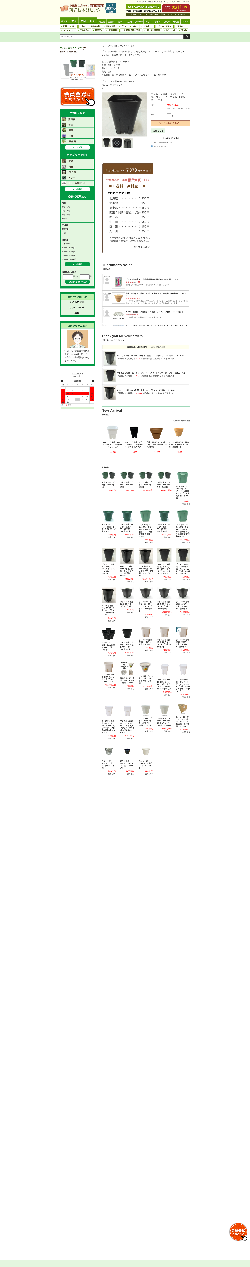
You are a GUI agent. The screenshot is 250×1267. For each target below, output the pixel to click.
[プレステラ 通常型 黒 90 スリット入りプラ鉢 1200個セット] (183, 593)
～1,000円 (66, 244)
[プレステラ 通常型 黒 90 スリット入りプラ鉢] (127, 593)
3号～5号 (66, 211)
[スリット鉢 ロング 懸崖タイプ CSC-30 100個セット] (127, 516)
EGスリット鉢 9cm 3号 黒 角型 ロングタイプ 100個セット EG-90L (128, 571)
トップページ (137, 2)
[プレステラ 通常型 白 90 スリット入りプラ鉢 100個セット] (183, 632)
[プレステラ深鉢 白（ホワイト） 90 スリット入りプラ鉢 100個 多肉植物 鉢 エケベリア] (127, 711)
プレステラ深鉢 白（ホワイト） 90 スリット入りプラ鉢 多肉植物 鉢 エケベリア (164, 684)
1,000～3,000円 (68, 248)
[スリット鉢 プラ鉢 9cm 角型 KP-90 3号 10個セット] (109, 633)
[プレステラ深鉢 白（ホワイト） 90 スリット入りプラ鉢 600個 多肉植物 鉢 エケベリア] (183, 669)
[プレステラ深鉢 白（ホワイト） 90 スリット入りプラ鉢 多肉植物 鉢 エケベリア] (164, 669)
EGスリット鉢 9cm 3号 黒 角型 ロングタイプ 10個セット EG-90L (109, 610)
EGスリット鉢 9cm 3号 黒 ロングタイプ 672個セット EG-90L (146, 571)
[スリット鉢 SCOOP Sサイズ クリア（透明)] (109, 751)
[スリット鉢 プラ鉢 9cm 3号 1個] (109, 475)
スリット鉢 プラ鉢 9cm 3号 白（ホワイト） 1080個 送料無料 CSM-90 (183, 721)
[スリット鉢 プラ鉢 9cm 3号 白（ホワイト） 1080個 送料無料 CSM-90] (183, 709)
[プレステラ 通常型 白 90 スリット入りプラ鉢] (146, 632)
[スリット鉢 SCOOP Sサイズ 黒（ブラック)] (127, 751)
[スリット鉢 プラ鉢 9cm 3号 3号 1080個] (164, 475)
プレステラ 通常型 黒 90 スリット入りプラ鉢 (126, 604)
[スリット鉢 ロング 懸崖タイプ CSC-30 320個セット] (164, 516)
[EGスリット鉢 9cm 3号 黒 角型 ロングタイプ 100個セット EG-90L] (127, 556)
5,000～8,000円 (68, 255)
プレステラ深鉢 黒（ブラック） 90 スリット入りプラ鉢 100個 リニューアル (184, 569)
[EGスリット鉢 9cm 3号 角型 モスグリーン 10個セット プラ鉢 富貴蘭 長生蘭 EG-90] (146, 516)
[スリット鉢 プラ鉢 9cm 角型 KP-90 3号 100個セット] (127, 633)
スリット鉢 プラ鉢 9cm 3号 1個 (109, 484)
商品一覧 (162, 2)
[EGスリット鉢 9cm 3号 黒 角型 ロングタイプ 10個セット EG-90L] (109, 595)
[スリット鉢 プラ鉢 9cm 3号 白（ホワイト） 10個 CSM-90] (146, 709)
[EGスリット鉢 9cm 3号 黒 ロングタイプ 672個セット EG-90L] (146, 556)
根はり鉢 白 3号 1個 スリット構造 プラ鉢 (127, 680)
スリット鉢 (112, 46)
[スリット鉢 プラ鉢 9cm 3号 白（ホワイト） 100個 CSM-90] (164, 709)
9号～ (64, 218)
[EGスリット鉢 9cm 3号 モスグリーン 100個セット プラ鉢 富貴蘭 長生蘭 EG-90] (183, 477)
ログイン (185, 2)
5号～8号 (66, 214)
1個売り (65, 229)
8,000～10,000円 (69, 259)
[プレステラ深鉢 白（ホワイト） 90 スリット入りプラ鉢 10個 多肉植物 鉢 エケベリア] (109, 711)
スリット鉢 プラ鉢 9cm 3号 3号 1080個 (164, 484)
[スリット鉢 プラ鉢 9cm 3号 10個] (127, 475)
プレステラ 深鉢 (127, 46)
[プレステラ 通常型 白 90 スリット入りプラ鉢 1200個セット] (109, 667)
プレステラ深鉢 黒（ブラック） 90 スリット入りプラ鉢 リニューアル (109, 569)
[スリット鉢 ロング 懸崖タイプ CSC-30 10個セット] (109, 516)
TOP (103, 46)
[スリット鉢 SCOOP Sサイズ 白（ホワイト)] (146, 751)
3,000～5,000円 (68, 251)
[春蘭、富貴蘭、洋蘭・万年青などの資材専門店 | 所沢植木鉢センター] (88, 12)
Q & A (169, 2)
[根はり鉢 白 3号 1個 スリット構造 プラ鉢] (127, 669)
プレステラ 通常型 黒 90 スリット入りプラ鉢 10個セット (145, 606)
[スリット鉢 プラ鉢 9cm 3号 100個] (146, 475)
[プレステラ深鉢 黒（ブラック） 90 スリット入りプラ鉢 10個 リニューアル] (164, 555)
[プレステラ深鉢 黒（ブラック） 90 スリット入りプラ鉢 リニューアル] (109, 555)
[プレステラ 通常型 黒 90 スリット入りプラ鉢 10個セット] (146, 593)
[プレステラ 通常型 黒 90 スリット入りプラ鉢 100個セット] (164, 593)
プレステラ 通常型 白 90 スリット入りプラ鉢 (145, 642)
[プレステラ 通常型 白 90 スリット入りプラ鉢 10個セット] (164, 632)
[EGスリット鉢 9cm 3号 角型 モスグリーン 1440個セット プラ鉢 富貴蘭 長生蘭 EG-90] (183, 516)
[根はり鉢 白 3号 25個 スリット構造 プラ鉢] (146, 668)
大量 (64, 233)
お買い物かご (176, 2)
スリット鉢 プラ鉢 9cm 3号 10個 (127, 484)
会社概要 (155, 2)
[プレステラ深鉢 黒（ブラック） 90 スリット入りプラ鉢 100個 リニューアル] (183, 555)
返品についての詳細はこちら (163, 142)
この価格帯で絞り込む (77, 282)
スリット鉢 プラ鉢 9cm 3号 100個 (146, 484)
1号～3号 (66, 207)
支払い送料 (147, 2)
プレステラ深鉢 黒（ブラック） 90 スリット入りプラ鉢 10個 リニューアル (164, 569)
